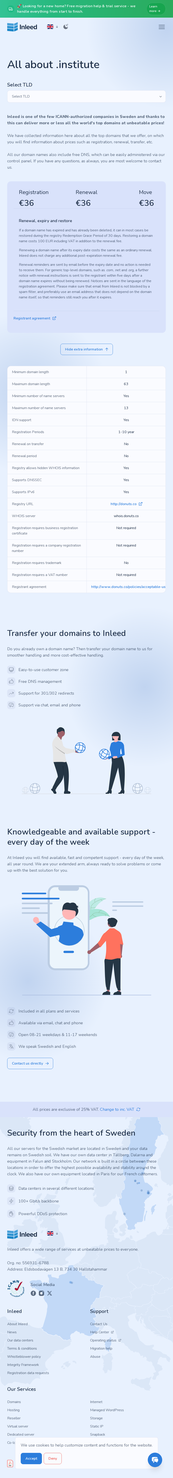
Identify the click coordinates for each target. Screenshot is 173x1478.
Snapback (97, 1434)
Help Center (99, 1332)
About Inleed (17, 1324)
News (12, 1332)
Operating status (103, 1340)
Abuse (95, 1356)
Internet (96, 1401)
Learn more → (154, 8)
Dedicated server (20, 1434)
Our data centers (20, 1340)
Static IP (96, 1426)
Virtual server (17, 1426)
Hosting (13, 1410)
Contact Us (98, 1324)
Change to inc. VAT (117, 1109)
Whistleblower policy (24, 1356)
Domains (14, 1401)
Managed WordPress (107, 1410)
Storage (96, 1418)
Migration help (101, 1348)
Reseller (13, 1418)
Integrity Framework (23, 1364)
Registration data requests (28, 1372)
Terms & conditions (22, 1348)
